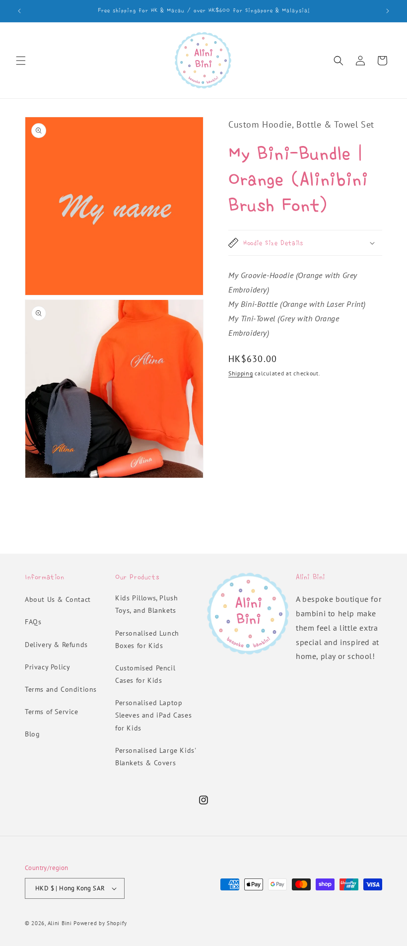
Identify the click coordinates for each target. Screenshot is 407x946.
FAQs (33, 621)
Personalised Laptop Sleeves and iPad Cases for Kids (153, 715)
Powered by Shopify (100, 923)
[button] (21, 61)
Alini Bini (60, 923)
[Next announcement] (388, 11)
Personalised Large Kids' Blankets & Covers (155, 756)
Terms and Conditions (61, 689)
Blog (32, 733)
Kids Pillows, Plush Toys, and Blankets (146, 604)
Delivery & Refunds (56, 644)
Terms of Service (51, 711)
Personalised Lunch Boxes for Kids (147, 639)
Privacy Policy (47, 666)
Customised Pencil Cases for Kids (145, 674)
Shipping (240, 373)
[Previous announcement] (19, 11)
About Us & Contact (58, 599)
